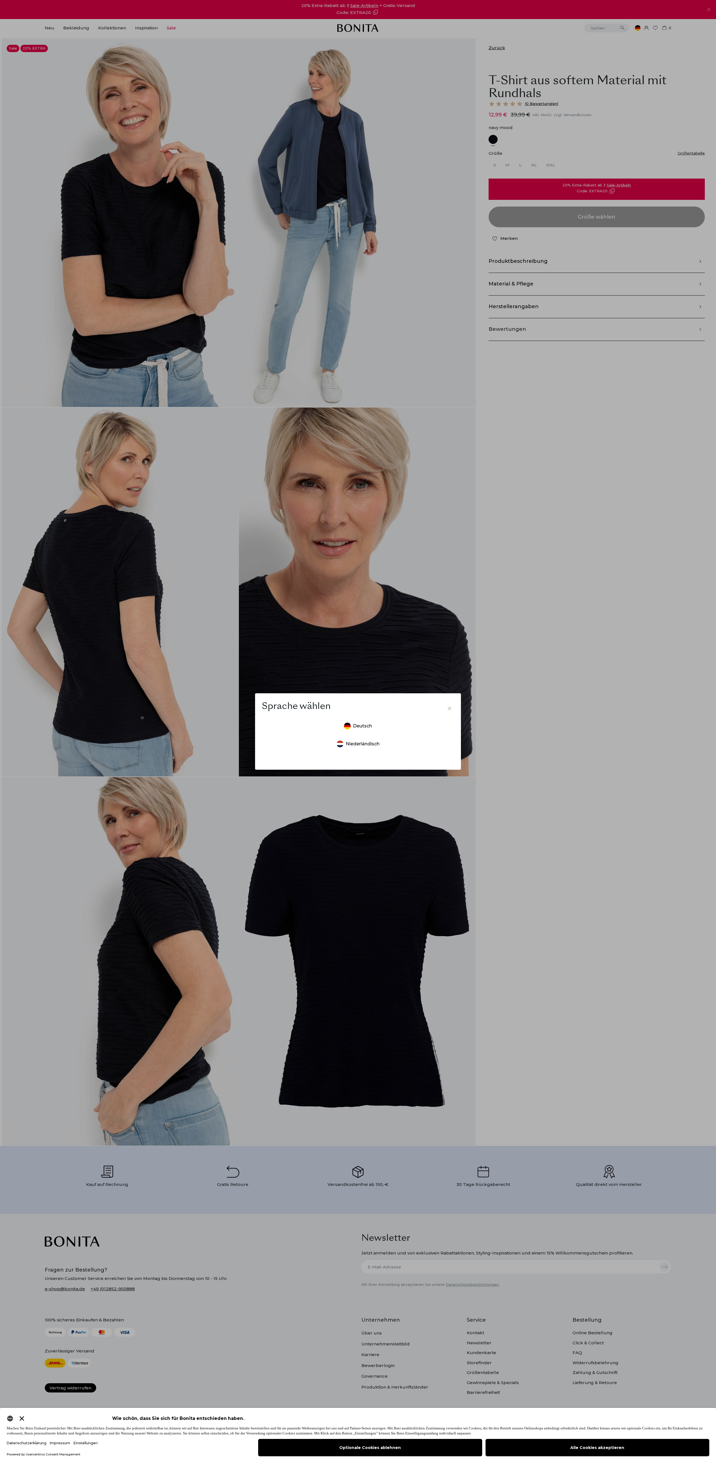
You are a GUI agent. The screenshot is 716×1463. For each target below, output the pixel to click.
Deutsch (362, 726)
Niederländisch (363, 743)
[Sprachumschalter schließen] (449, 708)
